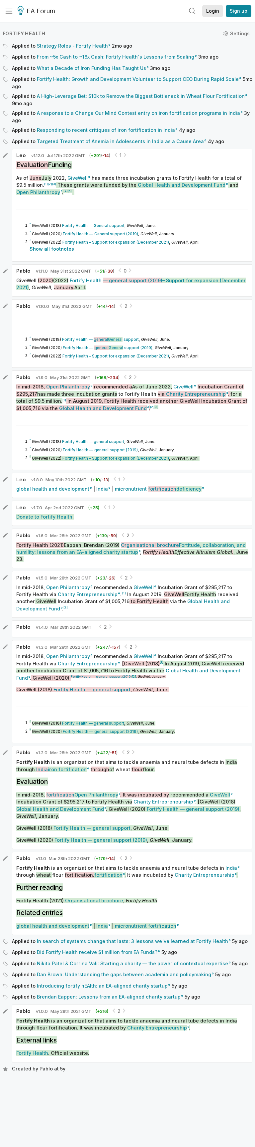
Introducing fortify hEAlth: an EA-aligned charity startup (102, 986)
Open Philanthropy (68, 587)
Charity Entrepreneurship (88, 594)
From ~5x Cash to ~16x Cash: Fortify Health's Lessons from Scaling (115, 57)
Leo (21, 155)
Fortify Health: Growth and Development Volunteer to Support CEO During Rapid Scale (138, 79)
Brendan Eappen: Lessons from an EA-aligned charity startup (109, 997)
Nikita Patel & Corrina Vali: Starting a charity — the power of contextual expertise (132, 963)
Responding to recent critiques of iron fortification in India (106, 130)
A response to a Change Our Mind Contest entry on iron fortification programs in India (138, 113)
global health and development (52, 489)
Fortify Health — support (100, 339)
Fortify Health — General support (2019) (100, 234)
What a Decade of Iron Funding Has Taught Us (91, 68)
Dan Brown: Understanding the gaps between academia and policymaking (124, 974)
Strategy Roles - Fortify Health (72, 46)
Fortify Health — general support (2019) (100, 450)
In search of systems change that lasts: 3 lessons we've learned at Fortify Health (132, 941)
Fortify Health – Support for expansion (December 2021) (115, 242)
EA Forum (41, 11)
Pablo (23, 271)
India (102, 489)
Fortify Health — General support (93, 225)
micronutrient (158, 489)
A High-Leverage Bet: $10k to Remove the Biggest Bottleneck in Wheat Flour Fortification (141, 96)
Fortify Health (24, 33)
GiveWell (77, 178)
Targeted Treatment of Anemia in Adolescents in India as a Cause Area (120, 141)
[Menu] (9, 11)
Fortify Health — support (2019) (107, 347)
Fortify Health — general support (93, 441)
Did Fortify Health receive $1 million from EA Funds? (97, 952)
